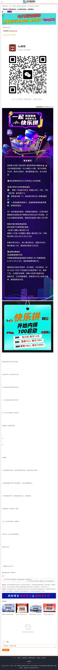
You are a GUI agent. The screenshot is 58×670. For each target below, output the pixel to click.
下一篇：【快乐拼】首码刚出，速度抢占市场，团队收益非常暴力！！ (41, 581)
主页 (10, 6)
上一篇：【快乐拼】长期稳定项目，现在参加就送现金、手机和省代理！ (17, 579)
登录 (12, 645)
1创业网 (38, 657)
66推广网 (44, 657)
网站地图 (26, 667)
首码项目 (14, 6)
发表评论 (6, 649)
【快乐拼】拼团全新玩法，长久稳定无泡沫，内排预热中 (18, 9)
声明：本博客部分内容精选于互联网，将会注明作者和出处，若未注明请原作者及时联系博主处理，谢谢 (35, 665)
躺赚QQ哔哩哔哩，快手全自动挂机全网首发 (35, 614)
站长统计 (21, 667)
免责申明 (29, 661)
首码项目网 (24, 657)
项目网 (19, 657)
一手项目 (11, 665)
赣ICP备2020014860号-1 (34, 667)
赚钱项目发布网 (31, 657)
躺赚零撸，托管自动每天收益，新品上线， (8, 614)
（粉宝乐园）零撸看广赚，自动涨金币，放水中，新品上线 (49, 614)
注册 (15, 645)
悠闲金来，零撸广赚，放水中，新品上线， (22, 614)
